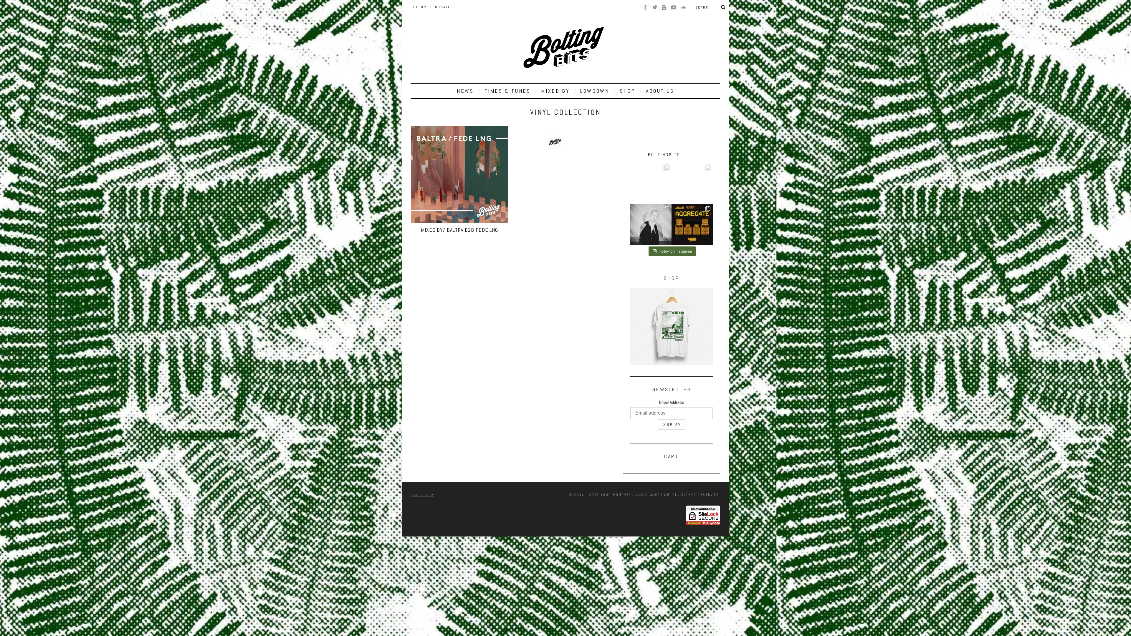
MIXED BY (555, 90)
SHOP (627, 90)
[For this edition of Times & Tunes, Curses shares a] (651, 224)
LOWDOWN (594, 90)
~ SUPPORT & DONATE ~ (430, 7)
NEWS (465, 90)
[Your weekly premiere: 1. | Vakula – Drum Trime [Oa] (692, 183)
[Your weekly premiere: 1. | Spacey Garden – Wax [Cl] (692, 224)
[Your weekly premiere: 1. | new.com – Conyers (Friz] (651, 183)
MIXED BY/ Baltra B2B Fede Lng (459, 229)
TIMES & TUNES (508, 90)
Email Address (671, 402)
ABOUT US (660, 90)
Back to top (421, 494)
